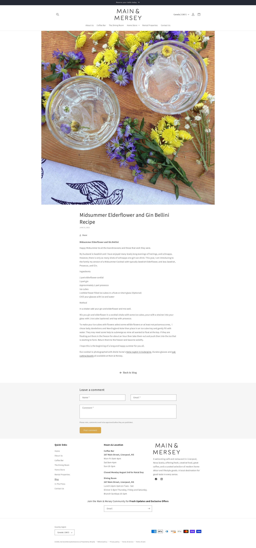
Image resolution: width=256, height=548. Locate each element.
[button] (58, 14)
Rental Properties (62, 474)
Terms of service (127, 542)
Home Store (60, 469)
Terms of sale (140, 542)
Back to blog (130, 372)
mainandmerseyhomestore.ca (70, 542)
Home (57, 451)
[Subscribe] (149, 508)
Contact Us (59, 488)
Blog (57, 479)
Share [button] (84, 235)
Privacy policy (115, 542)
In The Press (60, 484)
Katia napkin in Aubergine (138, 352)
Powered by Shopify (88, 542)
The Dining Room (62, 465)
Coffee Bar (59, 460)
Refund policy (102, 542)
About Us (59, 455)
